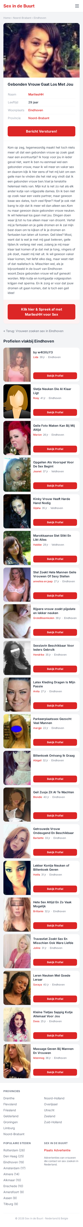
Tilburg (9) (10, 1204)
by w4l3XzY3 (43, 352)
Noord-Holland (54, 1098)
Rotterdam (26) (14, 1150)
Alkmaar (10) (12, 1180)
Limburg (9, 1128)
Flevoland (10, 1104)
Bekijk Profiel (55, 375)
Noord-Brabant (22, 17)
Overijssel (50, 1104)
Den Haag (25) (13, 1156)
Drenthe (8, 1098)
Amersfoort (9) (13, 1192)
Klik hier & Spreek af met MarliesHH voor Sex (41, 312)
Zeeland (49, 1116)
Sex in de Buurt (18, 6)
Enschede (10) (13, 1186)
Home (7, 17)
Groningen (10, 1122)
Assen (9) (10, 1198)
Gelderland (11, 1116)
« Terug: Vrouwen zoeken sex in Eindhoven (33, 331)
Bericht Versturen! (41, 131)
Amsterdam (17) (14, 1168)
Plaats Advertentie (57, 1150)
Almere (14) (11, 1174)
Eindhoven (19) (13, 1162)
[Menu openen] (77, 6)
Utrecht (49, 1110)
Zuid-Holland (53, 1122)
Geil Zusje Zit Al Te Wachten (53, 792)
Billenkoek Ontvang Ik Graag (54, 755)
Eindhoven (40, 17)
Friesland (9, 1110)
